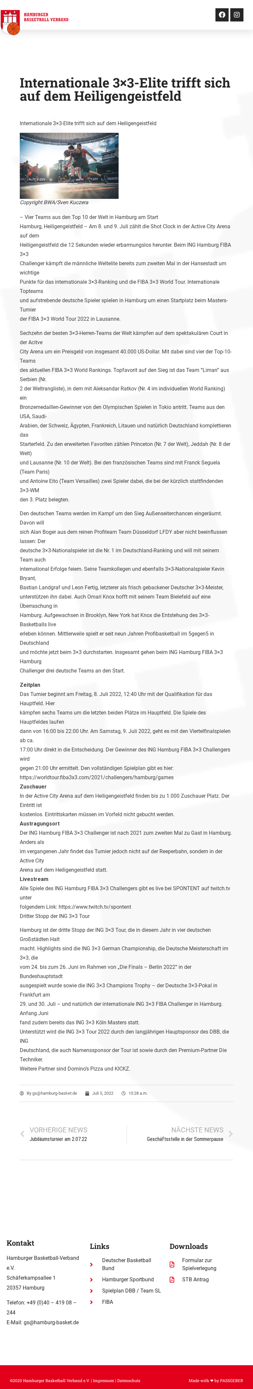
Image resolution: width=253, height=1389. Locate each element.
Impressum (103, 1380)
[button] (180, 15)
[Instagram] (236, 14)
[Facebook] (222, 14)
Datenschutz (128, 1380)
